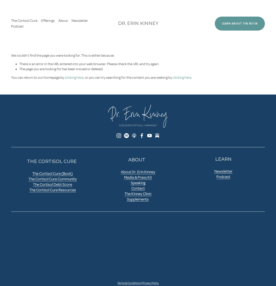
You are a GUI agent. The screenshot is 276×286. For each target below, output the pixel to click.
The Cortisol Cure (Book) (52, 173)
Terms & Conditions (129, 283)
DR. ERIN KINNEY (138, 23)
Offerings (48, 20)
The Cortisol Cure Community (52, 179)
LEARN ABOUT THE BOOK (240, 23)
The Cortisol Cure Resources (52, 190)
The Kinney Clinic (138, 193)
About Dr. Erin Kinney (138, 172)
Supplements (138, 199)
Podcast (17, 26)
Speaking (138, 183)
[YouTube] (149, 135)
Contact (138, 188)
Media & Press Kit (138, 177)
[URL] (157, 135)
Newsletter (80, 20)
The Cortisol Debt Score (52, 184)
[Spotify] (126, 135)
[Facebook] (141, 135)
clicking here (74, 77)
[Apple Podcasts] (134, 135)
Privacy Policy (150, 283)
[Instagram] (118, 135)
